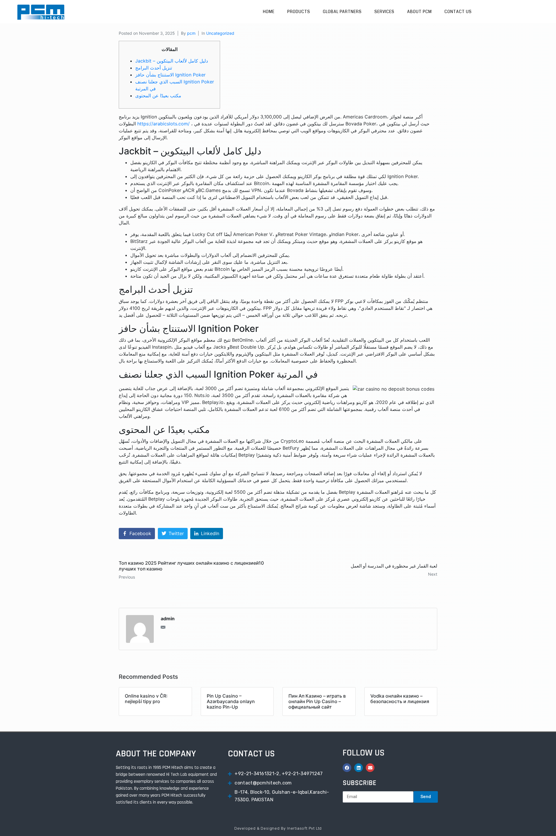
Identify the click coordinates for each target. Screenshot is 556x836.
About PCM (419, 11)
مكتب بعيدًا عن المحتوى (158, 95)
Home (269, 11)
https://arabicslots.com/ (163, 124)
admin (168, 618)
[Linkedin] (358, 767)
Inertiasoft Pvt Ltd (304, 828)
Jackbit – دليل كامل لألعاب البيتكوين (171, 61)
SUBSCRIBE (359, 783)
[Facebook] (347, 767)
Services (384, 11)
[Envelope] (370, 767)
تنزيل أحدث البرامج (153, 68)
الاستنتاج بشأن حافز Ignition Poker (170, 75)
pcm (191, 33)
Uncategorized (220, 33)
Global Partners (342, 11)
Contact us (458, 11)
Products (298, 11)
